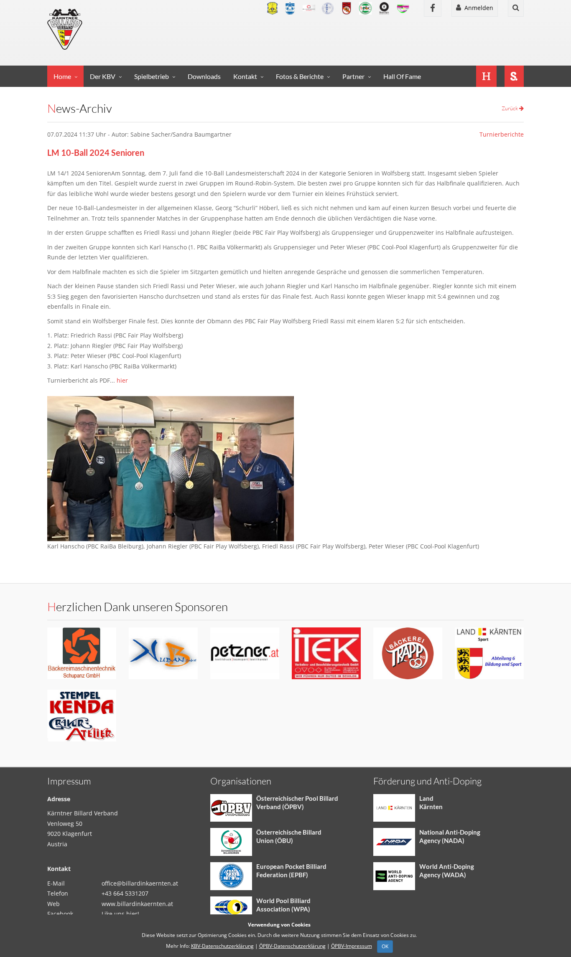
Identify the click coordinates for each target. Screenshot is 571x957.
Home (62, 76)
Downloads (204, 76)
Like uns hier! (120, 914)
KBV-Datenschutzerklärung (222, 945)
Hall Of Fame (402, 76)
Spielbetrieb (151, 76)
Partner (353, 76)
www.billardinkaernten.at (137, 904)
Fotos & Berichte (300, 76)
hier (122, 380)
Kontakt (245, 76)
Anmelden (477, 8)
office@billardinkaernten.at (140, 883)
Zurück (510, 108)
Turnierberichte (501, 134)
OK (385, 946)
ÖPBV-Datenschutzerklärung (292, 945)
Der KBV (102, 76)
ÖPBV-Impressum (351, 945)
